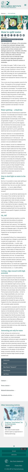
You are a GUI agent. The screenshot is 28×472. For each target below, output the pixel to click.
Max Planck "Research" (10, 367)
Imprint (8, 465)
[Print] (24, 35)
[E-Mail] (20, 35)
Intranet (14, 451)
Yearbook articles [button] (6, 395)
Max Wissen (6, 370)
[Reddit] (8, 35)
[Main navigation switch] (25, 5)
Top (25, 449)
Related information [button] (7, 390)
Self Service (14, 454)
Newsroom (6, 360)
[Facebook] (2, 35)
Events (5, 363)
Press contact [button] (5, 385)
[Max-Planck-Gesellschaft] (7, 461)
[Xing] (17, 35)
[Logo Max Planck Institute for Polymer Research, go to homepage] (11, 4)
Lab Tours (6, 374)
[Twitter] (11, 35)
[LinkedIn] (5, 35)
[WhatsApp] (14, 35)
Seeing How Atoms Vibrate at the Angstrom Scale (14, 423)
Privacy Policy (18, 465)
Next (26, 424)
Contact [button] (3, 380)
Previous (2, 424)
